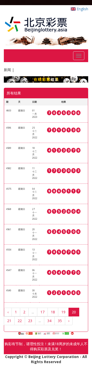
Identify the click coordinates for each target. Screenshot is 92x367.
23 (30, 320)
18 (53, 312)
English (82, 8)
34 (49, 320)
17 (42, 312)
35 (60, 320)
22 (20, 320)
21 (9, 320)
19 (63, 312)
